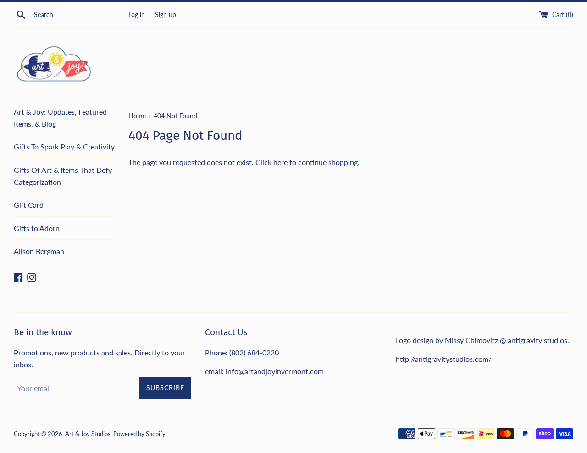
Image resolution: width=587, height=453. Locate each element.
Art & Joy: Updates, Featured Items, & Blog (60, 117)
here (280, 162)
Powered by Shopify (139, 433)
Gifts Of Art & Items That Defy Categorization (63, 176)
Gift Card (29, 204)
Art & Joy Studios (88, 433)
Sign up (165, 14)
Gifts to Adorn (37, 228)
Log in (136, 14)
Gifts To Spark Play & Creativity (64, 146)
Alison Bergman (39, 251)
